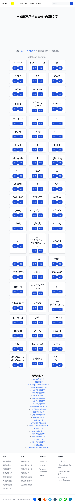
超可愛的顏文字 (26, 465)
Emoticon (7, 3)
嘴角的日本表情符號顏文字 (38, 426)
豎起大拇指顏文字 (38, 437)
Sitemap (42, 475)
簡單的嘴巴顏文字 (38, 434)
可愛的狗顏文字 (26, 469)
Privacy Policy (44, 465)
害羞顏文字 (25, 473)
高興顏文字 (31, 51)
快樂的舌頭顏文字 (38, 390)
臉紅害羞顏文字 (26, 477)
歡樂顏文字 (39, 382)
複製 (21, 68)
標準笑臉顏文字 (38, 412)
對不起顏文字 (7, 473)
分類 (26, 3)
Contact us (43, 461)
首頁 (21, 3)
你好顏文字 (7, 461)
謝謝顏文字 (7, 489)
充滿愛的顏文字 (26, 485)
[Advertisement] (37, 36)
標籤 (32, 3)
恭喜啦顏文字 (7, 477)
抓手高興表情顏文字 (39, 409)
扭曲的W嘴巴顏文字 (39, 431)
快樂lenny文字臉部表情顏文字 (38, 385)
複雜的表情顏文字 (38, 398)
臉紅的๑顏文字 (26, 481)
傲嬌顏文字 (25, 461)
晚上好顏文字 (7, 485)
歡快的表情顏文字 (38, 442)
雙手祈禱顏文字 (38, 417)
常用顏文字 (40, 3)
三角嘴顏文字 (38, 439)
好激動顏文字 (38, 445)
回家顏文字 (7, 469)
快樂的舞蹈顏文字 (38, 393)
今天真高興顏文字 (38, 404)
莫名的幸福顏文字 (38, 415)
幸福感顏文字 (38, 428)
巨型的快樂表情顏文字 (38, 387)
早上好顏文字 (7, 481)
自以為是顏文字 (38, 379)
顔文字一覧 (61, 461)
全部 (22, 51)
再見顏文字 (7, 465)
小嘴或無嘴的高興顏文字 (38, 406)
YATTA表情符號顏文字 (38, 423)
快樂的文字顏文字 (38, 401)
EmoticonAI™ (12, 499)
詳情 (15, 68)
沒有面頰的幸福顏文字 (38, 395)
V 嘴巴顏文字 (38, 420)
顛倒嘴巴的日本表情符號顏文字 (39, 448)
